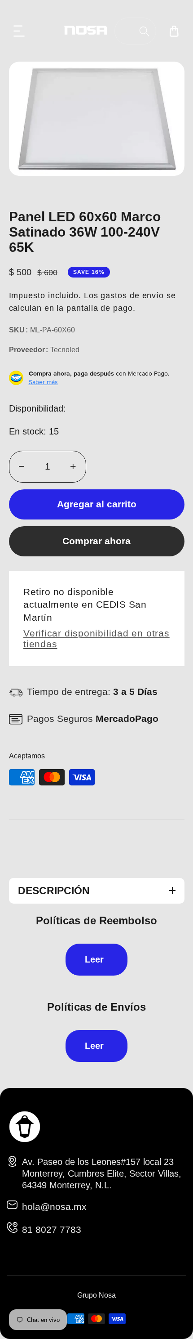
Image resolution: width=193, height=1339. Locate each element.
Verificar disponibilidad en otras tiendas (96, 638)
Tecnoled (64, 350)
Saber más (43, 381)
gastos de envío (132, 295)
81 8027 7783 (51, 1229)
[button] (19, 31)
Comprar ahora (96, 541)
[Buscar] (144, 31)
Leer (94, 959)
